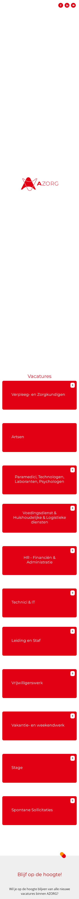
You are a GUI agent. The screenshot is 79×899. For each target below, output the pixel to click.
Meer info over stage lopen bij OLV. (39, 793)
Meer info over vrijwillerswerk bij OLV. (39, 708)
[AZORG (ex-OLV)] (39, 180)
